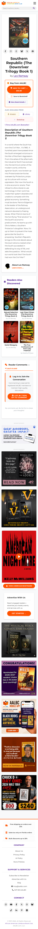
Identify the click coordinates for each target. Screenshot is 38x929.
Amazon (13, 114)
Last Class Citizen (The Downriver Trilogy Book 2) (27, 314)
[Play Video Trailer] (19, 556)
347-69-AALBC (20, 890)
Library (27, 114)
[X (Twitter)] (22, 904)
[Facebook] (16, 904)
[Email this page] (33, 51)
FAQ (19, 883)
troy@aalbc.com (20, 886)
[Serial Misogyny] (11, 332)
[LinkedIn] (16, 910)
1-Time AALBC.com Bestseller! (17, 125)
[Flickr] (27, 910)
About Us (19, 851)
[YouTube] (11, 904)
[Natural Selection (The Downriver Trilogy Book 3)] (11, 299)
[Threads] (27, 904)
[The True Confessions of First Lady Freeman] (27, 332)
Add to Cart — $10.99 (20, 89)
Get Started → (19, 613)
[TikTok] (11, 910)
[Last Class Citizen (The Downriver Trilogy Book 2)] (27, 299)
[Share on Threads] (16, 51)
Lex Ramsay (21, 75)
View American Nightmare (20, 586)
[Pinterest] (22, 910)
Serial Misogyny (11, 345)
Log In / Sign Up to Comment (19, 396)
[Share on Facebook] (5, 51)
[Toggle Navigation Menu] (34, 3)
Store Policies (19, 862)
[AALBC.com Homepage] (12, 3)
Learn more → (18, 268)
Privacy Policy (19, 855)
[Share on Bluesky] (22, 51)
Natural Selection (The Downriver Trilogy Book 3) (11, 314)
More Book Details (18, 102)
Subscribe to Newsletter (19, 876)
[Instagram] (6, 904)
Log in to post (12, 368)
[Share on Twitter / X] (27, 51)
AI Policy (19, 858)
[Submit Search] (33, 8)
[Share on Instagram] (11, 51)
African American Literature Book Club (19, 923)
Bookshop (20, 119)
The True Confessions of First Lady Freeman (27, 347)
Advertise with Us (19, 879)
